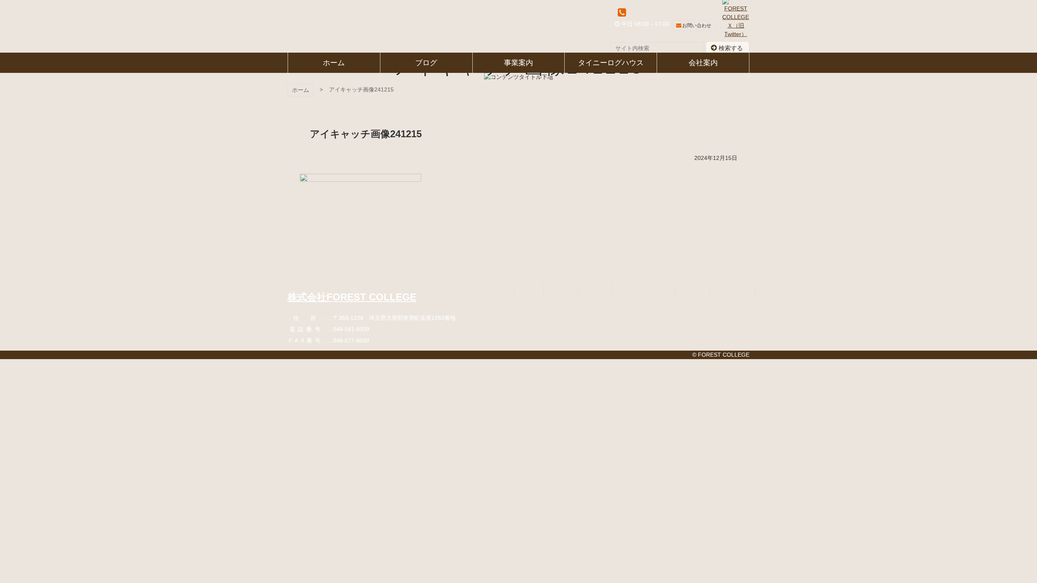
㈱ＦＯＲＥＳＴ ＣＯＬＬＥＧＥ (324, 26)
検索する (731, 47)
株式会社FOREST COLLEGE (352, 297)
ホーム (300, 90)
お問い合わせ (696, 25)
